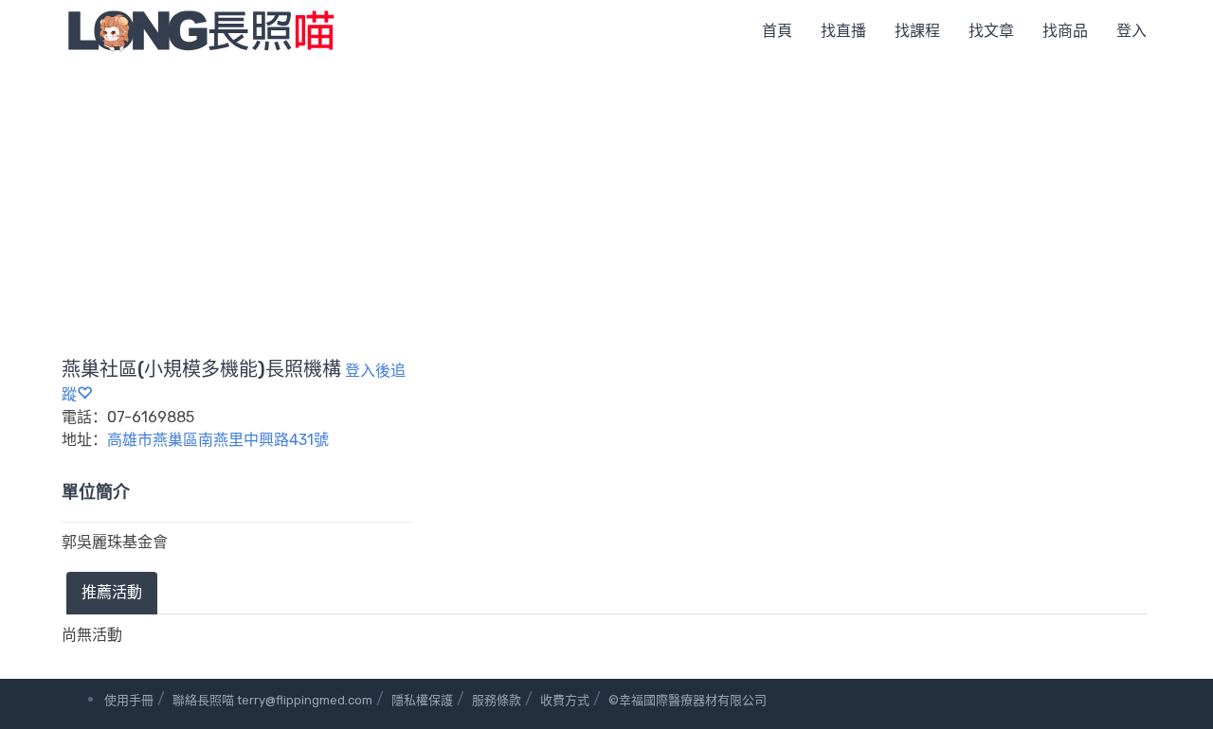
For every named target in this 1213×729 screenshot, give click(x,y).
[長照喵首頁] (200, 30)
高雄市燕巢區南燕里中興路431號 (218, 440)
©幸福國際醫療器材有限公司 (687, 700)
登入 (1131, 31)
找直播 (843, 31)
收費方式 (564, 700)
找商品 (1065, 31)
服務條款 (496, 700)
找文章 (991, 31)
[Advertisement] (606, 203)
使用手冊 (129, 700)
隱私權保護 (422, 700)
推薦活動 (111, 592)
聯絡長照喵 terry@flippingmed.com (272, 700)
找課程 (917, 31)
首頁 (777, 31)
